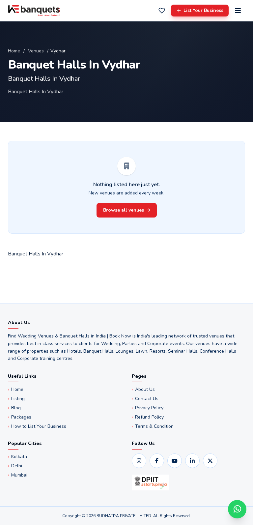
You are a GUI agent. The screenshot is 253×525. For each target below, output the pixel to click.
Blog (14, 408)
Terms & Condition (153, 426)
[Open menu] (238, 10)
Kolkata (17, 456)
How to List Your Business (37, 426)
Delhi (15, 466)
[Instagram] (139, 460)
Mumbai (17, 475)
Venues (36, 51)
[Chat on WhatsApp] (237, 509)
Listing (16, 398)
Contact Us (145, 398)
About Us (143, 389)
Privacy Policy (147, 408)
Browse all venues (123, 210)
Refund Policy (148, 417)
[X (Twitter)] (210, 460)
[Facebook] (157, 460)
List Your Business (203, 10)
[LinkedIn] (192, 460)
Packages (19, 417)
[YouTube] (174, 460)
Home (14, 51)
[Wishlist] (162, 10)
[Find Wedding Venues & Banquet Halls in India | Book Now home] (34, 10)
